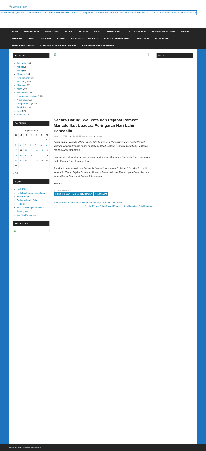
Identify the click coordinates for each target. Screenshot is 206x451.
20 (31, 155)
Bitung (61, 38)
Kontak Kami (52, 31)
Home (15, 31)
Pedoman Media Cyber (163, 31)
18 (21, 155)
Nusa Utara (143, 38)
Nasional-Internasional (117, 38)
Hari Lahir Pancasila (82, 194)
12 (26, 150)
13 (31, 150)
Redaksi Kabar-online (82, 136)
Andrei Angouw (62, 194)
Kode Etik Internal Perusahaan (58, 45)
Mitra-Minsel (162, 38)
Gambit (37, 447)
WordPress (25, 447)
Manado (185, 31)
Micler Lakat (101, 194)
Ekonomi (83, 31)
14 (36, 150)
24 (16, 160)
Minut (31, 38)
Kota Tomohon (137, 31)
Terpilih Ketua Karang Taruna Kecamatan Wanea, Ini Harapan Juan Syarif (88, 202)
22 (41, 155)
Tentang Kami (31, 31)
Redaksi (21, 204)
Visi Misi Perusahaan (23, 45)
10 (16, 150)
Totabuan (21, 114)
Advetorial (21, 63)
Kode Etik (46, 38)
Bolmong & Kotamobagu (84, 38)
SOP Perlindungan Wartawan (98, 45)
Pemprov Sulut (115, 31)
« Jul (15, 173)
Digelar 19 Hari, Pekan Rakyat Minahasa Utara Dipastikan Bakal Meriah (118, 206)
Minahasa (17, 38)
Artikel (68, 31)
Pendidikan (22, 107)
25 (21, 160)
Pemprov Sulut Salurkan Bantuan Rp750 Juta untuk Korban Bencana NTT (116, 12)
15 (41, 150)
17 (16, 155)
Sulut (97, 31)
